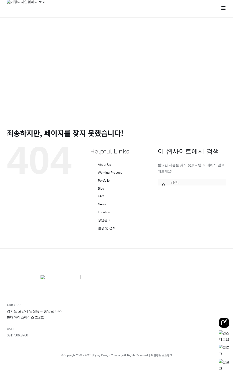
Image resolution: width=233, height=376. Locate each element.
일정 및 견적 (107, 228)
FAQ (101, 196)
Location (104, 212)
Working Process (110, 172)
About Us (104, 164)
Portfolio (104, 180)
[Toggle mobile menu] (223, 8)
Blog (101, 188)
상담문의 (104, 220)
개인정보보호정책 (161, 355)
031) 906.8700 (17, 335)
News (102, 204)
